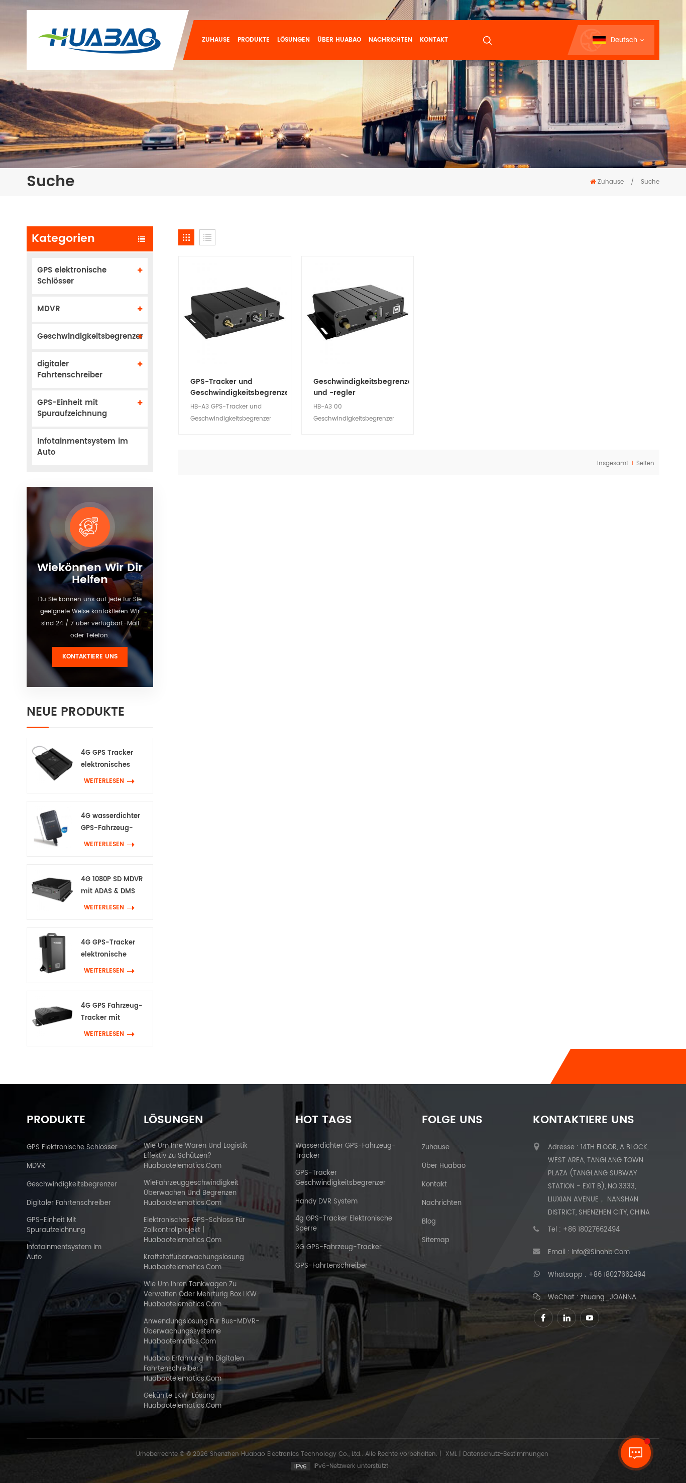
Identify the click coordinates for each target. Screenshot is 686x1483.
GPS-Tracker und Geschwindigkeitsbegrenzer (238, 387)
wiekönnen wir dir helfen (90, 574)
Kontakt (434, 40)
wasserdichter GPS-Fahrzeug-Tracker (345, 1151)
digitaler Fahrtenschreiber (69, 369)
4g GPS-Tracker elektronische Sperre (343, 1224)
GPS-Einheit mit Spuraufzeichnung (72, 408)
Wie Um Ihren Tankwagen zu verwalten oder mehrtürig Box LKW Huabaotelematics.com (200, 1295)
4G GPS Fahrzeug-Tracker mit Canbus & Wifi (112, 1012)
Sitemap (435, 1241)
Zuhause (216, 40)
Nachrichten (390, 40)
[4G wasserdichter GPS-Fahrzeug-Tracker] (52, 826)
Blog (429, 1222)
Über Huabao (339, 40)
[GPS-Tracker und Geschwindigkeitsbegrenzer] (235, 312)
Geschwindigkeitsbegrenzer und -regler (361, 387)
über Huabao (444, 1166)
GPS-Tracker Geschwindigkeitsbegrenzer (340, 1178)
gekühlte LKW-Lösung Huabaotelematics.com (182, 1401)
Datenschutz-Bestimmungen (505, 1454)
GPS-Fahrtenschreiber (331, 1266)
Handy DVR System (326, 1202)
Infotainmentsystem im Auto (82, 447)
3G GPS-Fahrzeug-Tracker (338, 1248)
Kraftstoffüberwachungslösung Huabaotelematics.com (194, 1263)
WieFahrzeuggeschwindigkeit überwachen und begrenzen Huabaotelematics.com (191, 1193)
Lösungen (293, 40)
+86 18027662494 (591, 1230)
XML (451, 1454)
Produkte (254, 40)
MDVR (48, 309)
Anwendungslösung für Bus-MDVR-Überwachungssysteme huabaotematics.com (202, 1332)
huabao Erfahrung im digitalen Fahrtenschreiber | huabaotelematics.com (194, 1369)
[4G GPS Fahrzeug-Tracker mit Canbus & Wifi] (52, 1016)
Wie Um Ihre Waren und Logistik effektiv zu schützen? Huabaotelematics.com (196, 1156)
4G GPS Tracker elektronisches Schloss (107, 759)
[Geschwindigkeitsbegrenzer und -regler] (358, 312)
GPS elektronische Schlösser (71, 276)
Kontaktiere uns (90, 656)
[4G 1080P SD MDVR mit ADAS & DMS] (52, 890)
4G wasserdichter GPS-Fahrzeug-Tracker (110, 823)
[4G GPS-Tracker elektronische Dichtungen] (52, 953)
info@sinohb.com (600, 1253)
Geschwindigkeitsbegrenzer (90, 336)
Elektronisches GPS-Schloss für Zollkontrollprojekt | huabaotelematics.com (194, 1231)
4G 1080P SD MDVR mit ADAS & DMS (112, 885)
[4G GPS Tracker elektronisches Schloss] (52, 763)
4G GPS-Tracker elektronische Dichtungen (108, 949)
